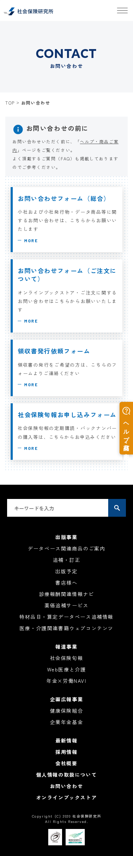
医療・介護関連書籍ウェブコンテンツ (66, 628)
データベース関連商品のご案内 (66, 548)
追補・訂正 (67, 559)
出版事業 (66, 537)
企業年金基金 (66, 721)
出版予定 (66, 571)
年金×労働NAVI (66, 680)
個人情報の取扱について (66, 774)
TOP (10, 103)
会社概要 (66, 763)
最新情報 (66, 740)
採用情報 (66, 751)
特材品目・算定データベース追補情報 (66, 616)
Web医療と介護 (66, 669)
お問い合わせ (66, 785)
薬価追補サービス (66, 605)
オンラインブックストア (66, 797)
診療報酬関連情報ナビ (66, 593)
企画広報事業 (66, 699)
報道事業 (66, 646)
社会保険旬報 (66, 657)
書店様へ (66, 582)
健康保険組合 (66, 710)
